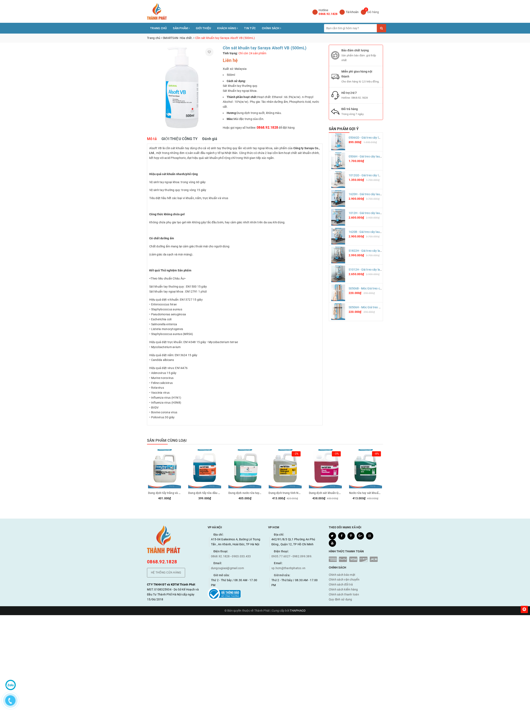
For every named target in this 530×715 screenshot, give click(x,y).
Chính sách (271, 28)
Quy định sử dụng (340, 599)
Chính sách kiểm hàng (343, 589)
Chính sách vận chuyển (344, 579)
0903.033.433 (241, 556)
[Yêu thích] (209, 52)
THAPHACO (298, 610)
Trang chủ (158, 28)
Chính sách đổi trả (341, 584)
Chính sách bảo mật (342, 574)
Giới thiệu (203, 28)
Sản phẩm (180, 28)
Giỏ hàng (373, 12)
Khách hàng (227, 28)
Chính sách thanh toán (344, 594)
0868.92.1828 (328, 14)
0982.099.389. (302, 556)
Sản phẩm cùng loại (167, 440)
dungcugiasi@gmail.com (227, 568)
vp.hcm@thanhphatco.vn (288, 568)
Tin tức (250, 28)
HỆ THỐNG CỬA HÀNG (166, 572)
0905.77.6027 (280, 556)
